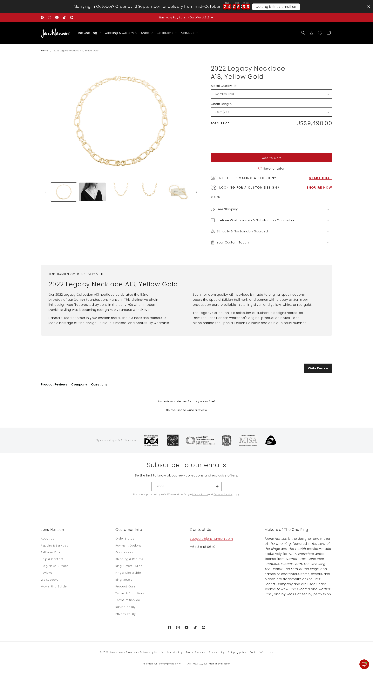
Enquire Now (319, 187)
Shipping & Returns (129, 559)
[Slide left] (45, 192)
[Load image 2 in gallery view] (92, 192)
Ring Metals (123, 580)
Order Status (124, 538)
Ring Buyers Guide (128, 566)
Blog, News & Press (54, 566)
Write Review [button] (318, 368)
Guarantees (124, 552)
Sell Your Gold (51, 552)
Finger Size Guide (128, 573)
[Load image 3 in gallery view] (121, 192)
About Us (47, 538)
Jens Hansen (117, 652)
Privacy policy (217, 652)
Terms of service (195, 652)
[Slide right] (197, 192)
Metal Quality (224, 86)
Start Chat (320, 178)
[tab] (54, 385)
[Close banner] (368, 6)
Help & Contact (52, 559)
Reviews (46, 573)
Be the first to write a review (186, 410)
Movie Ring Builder (54, 586)
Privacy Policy (200, 494)
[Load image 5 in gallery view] (178, 192)
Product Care (125, 586)
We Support (49, 580)
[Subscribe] (217, 486)
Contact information (261, 652)
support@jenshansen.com (211, 538)
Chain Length (221, 104)
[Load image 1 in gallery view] (63, 192)
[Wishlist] (320, 33)
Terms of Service (223, 494)
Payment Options (128, 545)
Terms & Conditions (130, 593)
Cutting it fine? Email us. (276, 6)
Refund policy (125, 607)
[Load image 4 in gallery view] (149, 192)
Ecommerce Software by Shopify (144, 652)
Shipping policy (237, 652)
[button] (88, 33)
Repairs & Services (54, 545)
